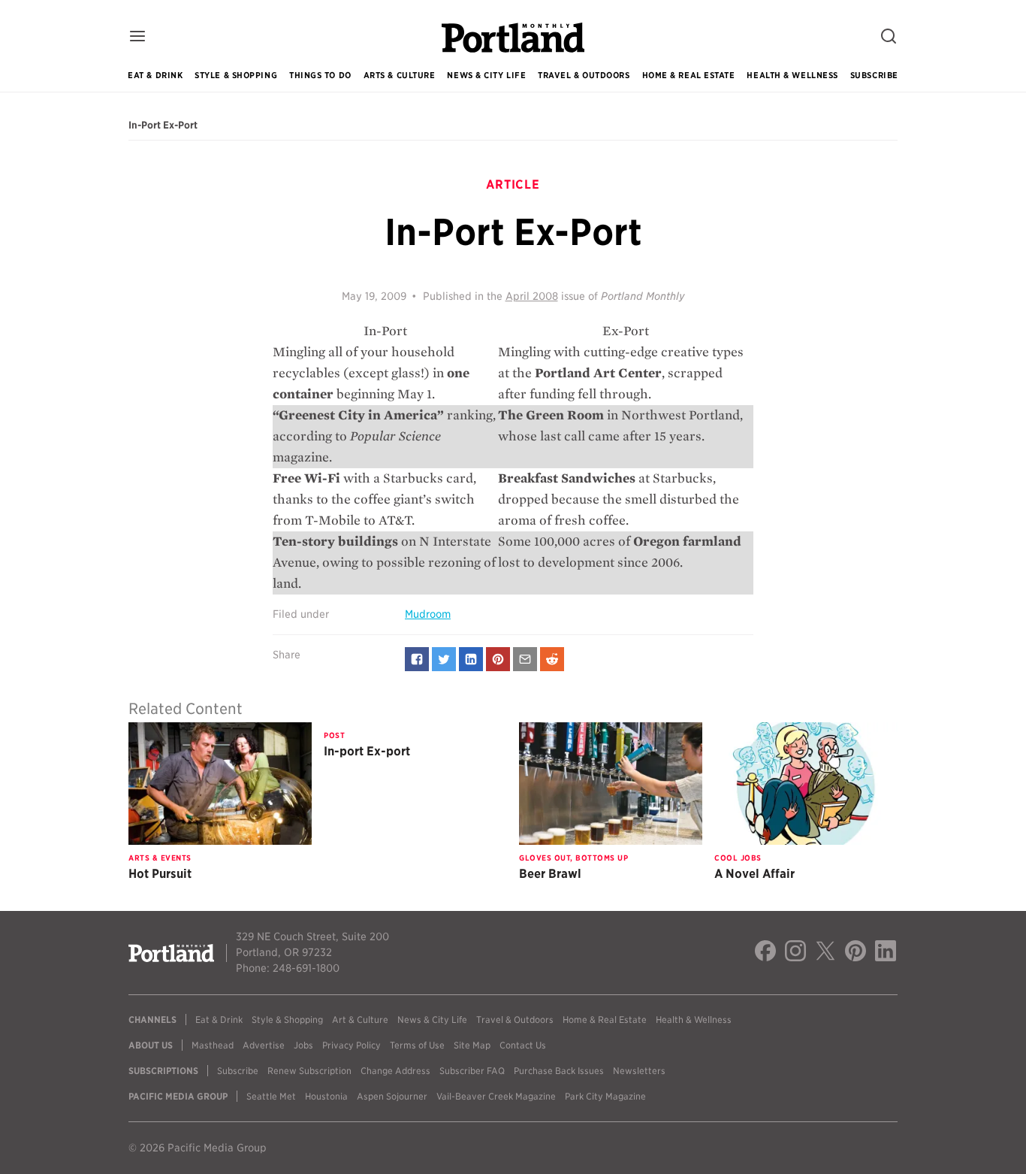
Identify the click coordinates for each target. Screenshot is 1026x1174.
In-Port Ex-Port (163, 125)
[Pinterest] (855, 953)
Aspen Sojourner (392, 1096)
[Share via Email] (525, 659)
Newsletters (639, 1070)
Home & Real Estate (688, 75)
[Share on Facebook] (417, 659)
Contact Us (522, 1045)
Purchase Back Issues (559, 1070)
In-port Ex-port (367, 751)
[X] (825, 953)
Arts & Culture (400, 75)
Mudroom (428, 614)
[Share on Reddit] (552, 659)
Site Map (472, 1045)
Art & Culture (360, 1019)
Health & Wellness (792, 75)
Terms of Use (417, 1045)
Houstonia (326, 1096)
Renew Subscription (309, 1070)
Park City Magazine (605, 1096)
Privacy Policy (351, 1045)
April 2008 (531, 296)
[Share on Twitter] (444, 659)
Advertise (264, 1045)
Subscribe (874, 75)
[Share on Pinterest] (498, 659)
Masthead (213, 1045)
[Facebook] (765, 953)
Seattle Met (271, 1096)
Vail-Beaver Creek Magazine (496, 1096)
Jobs (303, 1045)
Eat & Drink (155, 75)
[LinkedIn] (885, 953)
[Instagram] (795, 953)
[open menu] (137, 37)
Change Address (395, 1070)
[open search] (889, 37)
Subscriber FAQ (472, 1070)
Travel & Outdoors (583, 75)
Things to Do (320, 75)
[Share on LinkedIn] (471, 659)
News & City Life (486, 75)
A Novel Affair (754, 874)
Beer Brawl (550, 874)
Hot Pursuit (160, 874)
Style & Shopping (236, 75)
